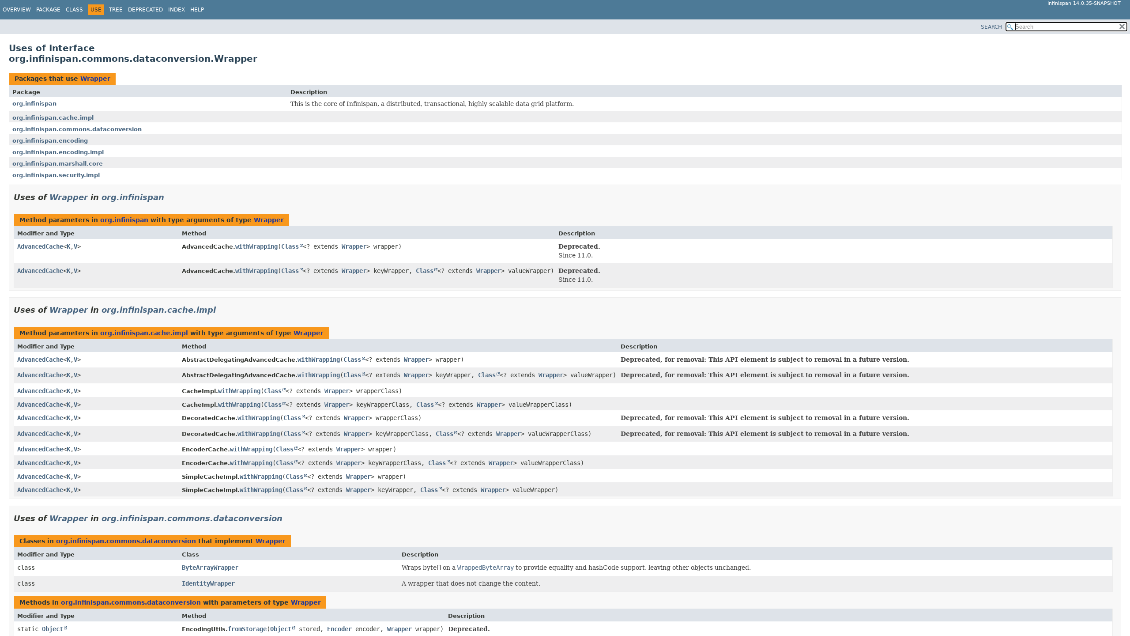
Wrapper (95, 78)
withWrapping (256, 246)
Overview (17, 10)
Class (74, 10)
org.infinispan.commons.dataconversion (77, 129)
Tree (116, 10)
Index (176, 10)
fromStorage (247, 628)
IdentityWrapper (208, 583)
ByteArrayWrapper (210, 567)
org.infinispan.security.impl (56, 175)
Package (48, 10)
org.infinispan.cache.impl (53, 117)
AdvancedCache (40, 246)
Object (52, 628)
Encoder (339, 628)
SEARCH (991, 27)
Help (197, 10)
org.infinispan (34, 103)
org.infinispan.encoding (50, 140)
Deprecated (145, 10)
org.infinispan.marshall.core (57, 163)
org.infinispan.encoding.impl (58, 152)
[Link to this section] (170, 197)
